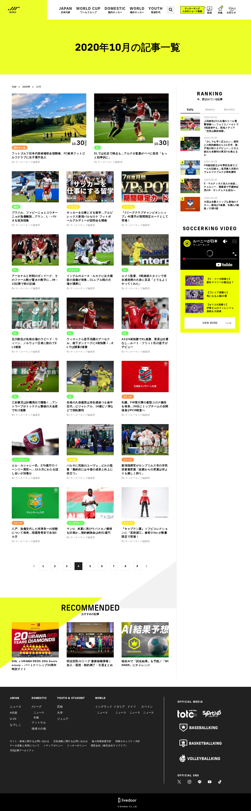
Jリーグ (37, 706)
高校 (60, 706)
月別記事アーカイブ (21, 750)
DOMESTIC (115, 10)
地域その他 (39, 728)
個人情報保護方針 (102, 741)
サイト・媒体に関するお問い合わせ (29, 741)
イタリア (119, 706)
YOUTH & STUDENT (71, 698)
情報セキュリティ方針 (127, 741)
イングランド (103, 706)
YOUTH (155, 10)
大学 (60, 712)
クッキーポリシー (77, 745)
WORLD (137, 10)
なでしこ (15, 724)
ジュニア (63, 718)
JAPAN (65, 10)
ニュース (15, 706)
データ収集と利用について (24, 745)
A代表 (13, 712)
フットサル (39, 722)
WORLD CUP (88, 10)
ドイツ (131, 706)
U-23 (13, 718)
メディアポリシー (53, 745)
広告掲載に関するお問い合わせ (70, 741)
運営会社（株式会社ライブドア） (109, 745)
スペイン (147, 706)
